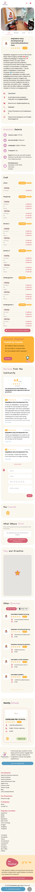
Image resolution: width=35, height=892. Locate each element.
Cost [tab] (23, 33)
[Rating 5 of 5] (24, 482)
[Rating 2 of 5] (17, 482)
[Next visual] (31, 19)
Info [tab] (9, 33)
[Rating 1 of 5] (15, 482)
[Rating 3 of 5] (19, 482)
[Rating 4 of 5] (21, 482)
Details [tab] (16, 33)
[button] (17, 573)
